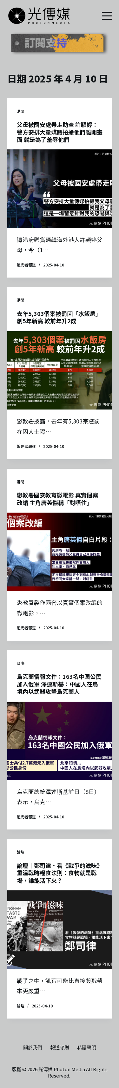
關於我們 (32, 1047)
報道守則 (59, 1047)
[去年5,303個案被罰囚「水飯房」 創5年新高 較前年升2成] (59, 370)
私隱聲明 (86, 1047)
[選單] (107, 16)
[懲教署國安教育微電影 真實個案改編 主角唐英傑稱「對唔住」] (59, 552)
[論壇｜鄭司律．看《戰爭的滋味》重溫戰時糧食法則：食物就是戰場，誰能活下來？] (59, 929)
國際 (20, 663)
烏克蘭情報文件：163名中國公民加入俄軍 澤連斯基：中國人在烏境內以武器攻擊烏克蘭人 (59, 683)
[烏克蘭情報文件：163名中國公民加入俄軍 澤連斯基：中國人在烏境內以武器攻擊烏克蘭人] (59, 741)
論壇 (20, 852)
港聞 (20, 111)
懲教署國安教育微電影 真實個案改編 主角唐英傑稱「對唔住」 (57, 498)
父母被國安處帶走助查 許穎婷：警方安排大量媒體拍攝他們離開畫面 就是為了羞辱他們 (59, 131)
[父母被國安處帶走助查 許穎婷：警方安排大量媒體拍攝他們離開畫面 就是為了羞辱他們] (59, 188)
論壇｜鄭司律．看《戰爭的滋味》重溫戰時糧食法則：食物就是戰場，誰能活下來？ (59, 872)
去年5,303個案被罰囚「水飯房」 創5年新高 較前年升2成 (59, 317)
